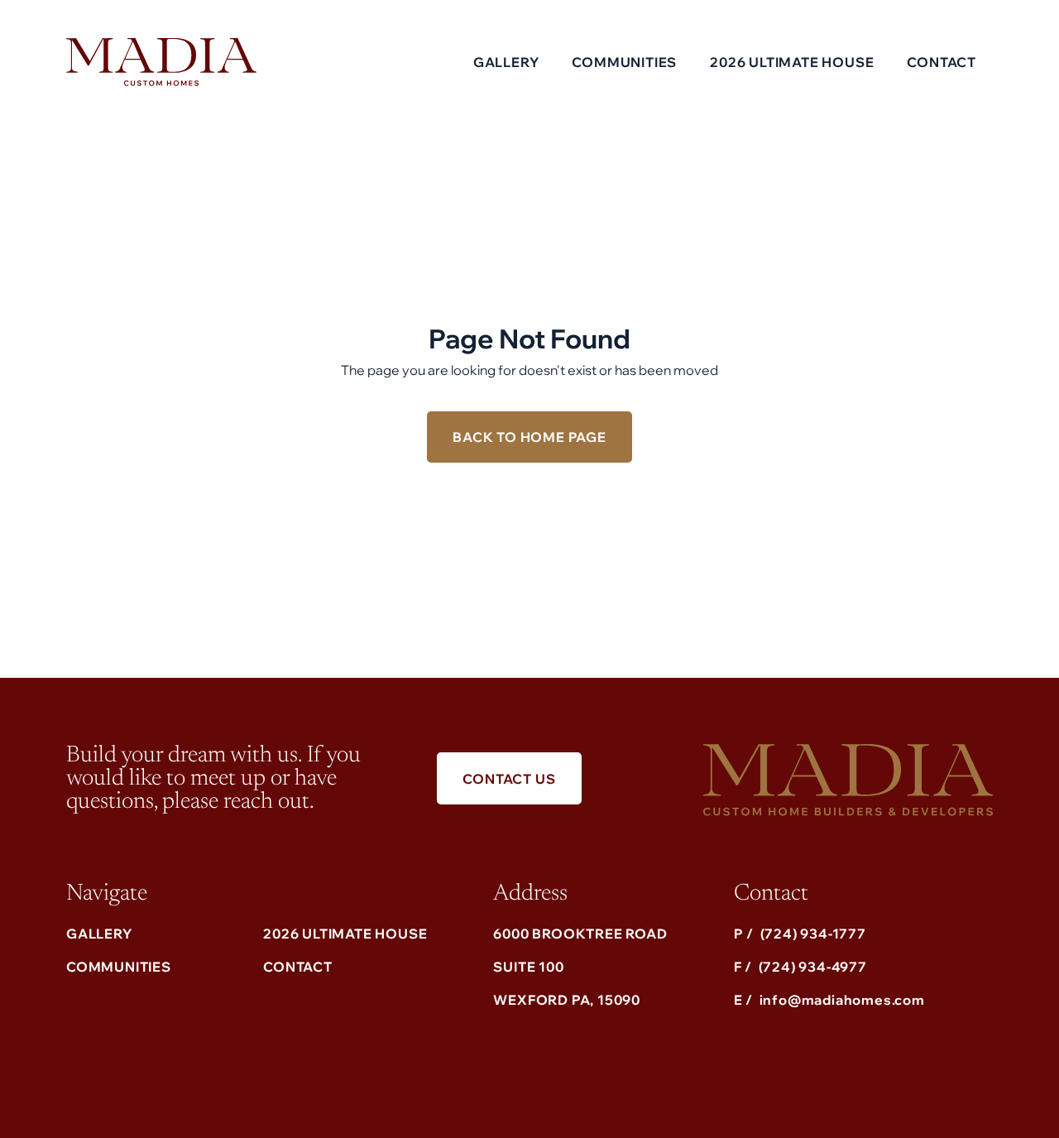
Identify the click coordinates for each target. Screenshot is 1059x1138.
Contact (941, 62)
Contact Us (508, 779)
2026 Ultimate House (345, 933)
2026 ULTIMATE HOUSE (792, 62)
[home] (161, 61)
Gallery (506, 62)
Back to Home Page (529, 437)
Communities (624, 62)
